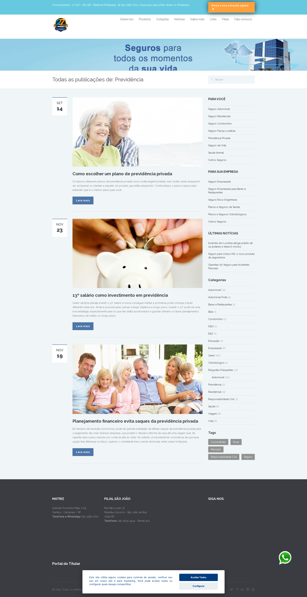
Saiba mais (197, 19)
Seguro (248, 456)
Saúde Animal (216, 152)
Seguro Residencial (219, 116)
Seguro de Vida (217, 145)
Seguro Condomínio (220, 123)
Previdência (214, 384)
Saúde (211, 406)
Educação (214, 341)
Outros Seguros (217, 160)
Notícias (179, 19)
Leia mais (83, 200)
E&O (210, 333)
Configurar (198, 586)
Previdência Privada (219, 138)
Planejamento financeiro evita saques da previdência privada (135, 421)
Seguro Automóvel (219, 109)
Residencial (214, 391)
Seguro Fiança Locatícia (221, 130)
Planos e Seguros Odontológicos (227, 214)
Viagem (212, 413)
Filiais (225, 19)
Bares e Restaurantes (220, 304)
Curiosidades (218, 442)
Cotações (162, 19)
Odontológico (216, 362)
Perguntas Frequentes (220, 370)
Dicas (236, 442)
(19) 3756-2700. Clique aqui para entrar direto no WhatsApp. (155, 5)
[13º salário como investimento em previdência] (137, 253)
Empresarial (215, 348)
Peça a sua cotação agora (230, 5)
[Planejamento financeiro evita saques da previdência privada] (137, 379)
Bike (210, 311)
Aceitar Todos (198, 577)
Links (213, 19)
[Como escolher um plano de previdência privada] (137, 131)
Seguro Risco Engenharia (222, 199)
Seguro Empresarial (219, 181)
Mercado (216, 449)
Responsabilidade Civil (221, 399)
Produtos (145, 19)
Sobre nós (126, 19)
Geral (211, 355)
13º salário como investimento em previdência (120, 295)
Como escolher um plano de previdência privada (122, 173)
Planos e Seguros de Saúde (224, 207)
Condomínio (215, 319)
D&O (211, 326)
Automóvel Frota (217, 297)
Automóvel (214, 290)
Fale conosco (243, 19)
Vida (210, 421)
